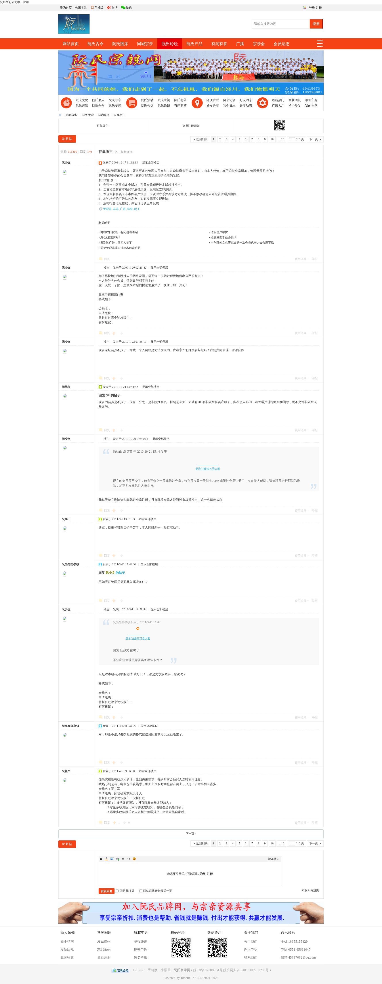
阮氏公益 (147, 105)
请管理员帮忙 (219, 232)
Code (128, 859)
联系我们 (250, 957)
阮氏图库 (120, 44)
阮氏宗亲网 (60, 115)
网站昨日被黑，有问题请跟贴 (119, 232)
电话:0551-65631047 (296, 949)
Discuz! (186, 978)
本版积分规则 (310, 890)
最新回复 (294, 100)
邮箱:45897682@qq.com (298, 957)
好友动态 (246, 100)
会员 (116, 209)
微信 (129, 7)
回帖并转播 (127, 890)
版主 (137, 209)
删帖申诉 (140, 949)
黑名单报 (140, 957)
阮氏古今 (95, 44)
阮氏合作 (98, 105)
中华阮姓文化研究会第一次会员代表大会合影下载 (242, 242)
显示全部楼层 (150, 162)
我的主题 (311, 105)
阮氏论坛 (170, 44)
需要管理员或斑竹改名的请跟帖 (120, 248)
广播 (240, 44)
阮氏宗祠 (164, 100)
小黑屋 (166, 970)
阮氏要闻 (115, 105)
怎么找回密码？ (110, 237)
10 (272, 139)
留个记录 (229, 100)
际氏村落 (180, 100)
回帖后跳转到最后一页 (157, 890)
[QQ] (120, 970)
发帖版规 (67, 949)
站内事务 (104, 115)
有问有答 (219, 44)
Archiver (138, 970)
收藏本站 (81, 7)
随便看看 (212, 100)
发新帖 (67, 138)
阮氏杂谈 (164, 105)
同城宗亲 (145, 44)
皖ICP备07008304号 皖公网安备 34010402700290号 (231, 970)
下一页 (313, 139)
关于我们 (250, 941)
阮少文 (66, 162)
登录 (312, 7)
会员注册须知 (191, 125)
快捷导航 (320, 44)
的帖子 (115, 572)
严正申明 (250, 949)
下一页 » (191, 833)
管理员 (107, 209)
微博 (115, 7)
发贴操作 (104, 941)
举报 (315, 259)
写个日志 (229, 105)
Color (106, 859)
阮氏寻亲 (115, 100)
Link (117, 859)
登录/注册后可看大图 (207, 468)
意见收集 (67, 957)
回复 (107, 259)
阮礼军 (66, 771)
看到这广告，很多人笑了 (116, 242)
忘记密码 (104, 949)
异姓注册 (104, 957)
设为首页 (66, 7)
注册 (319, 7)
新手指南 (67, 941)
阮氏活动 (147, 100)
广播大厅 (278, 105)
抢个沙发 (294, 105)
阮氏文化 (82, 100)
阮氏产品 (194, 44)
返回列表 (202, 139)
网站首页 (71, 44)
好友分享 (212, 105)
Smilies (134, 859)
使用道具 (300, 259)
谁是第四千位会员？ (224, 237)
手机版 (99, 7)
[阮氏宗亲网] (74, 32)
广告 (123, 209)
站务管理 (88, 115)
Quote (123, 859)
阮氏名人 (98, 100)
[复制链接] (126, 152)
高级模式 (273, 859)
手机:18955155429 (294, 941)
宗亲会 (259, 44)
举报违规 (140, 941)
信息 (130, 209)
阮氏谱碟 (82, 105)
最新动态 (246, 105)
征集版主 (120, 115)
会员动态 (282, 44)
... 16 (281, 139)
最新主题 (311, 100)
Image (112, 859)
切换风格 (304, 7)
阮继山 (66, 519)
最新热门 (278, 100)
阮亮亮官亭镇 (70, 564)
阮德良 (66, 386)
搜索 (316, 24)
